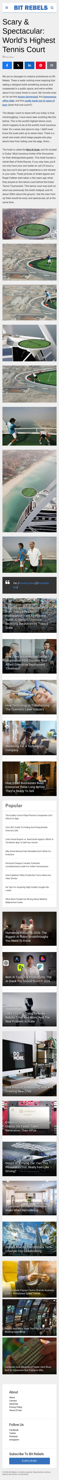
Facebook (13, 1430)
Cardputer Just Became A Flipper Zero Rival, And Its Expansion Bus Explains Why (28, 1369)
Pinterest (13, 1436)
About (12, 1397)
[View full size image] (29, 224)
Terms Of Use (15, 1410)
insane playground (28, 96)
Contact (13, 1400)
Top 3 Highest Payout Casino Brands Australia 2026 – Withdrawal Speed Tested (29, 1292)
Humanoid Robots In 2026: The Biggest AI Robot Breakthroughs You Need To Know (26, 937)
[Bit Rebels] (29, 10)
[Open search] (54, 6)
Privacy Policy (15, 1407)
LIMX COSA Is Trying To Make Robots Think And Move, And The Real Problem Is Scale (27, 1017)
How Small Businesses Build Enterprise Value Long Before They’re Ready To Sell (25, 787)
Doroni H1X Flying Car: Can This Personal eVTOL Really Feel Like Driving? (27, 1167)
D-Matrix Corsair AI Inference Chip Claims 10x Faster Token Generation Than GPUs (28, 1126)
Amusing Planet (27, 583)
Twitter (12, 1433)
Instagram (14, 1439)
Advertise (13, 1404)
